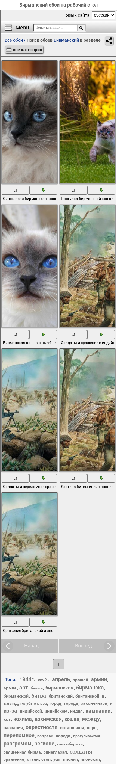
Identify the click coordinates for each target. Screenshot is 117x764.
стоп (46, 759)
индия (76, 711)
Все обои (14, 40)
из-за (10, 710)
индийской (31, 711)
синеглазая (55, 752)
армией (80, 679)
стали (33, 759)
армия (10, 688)
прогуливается (86, 736)
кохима (22, 719)
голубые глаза (33, 703)
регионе (44, 743)
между (91, 719)
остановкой (72, 727)
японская (90, 759)
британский (61, 696)
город (55, 703)
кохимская (48, 719)
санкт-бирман (70, 744)
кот (7, 719)
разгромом (18, 743)
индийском (56, 711)
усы (56, 759)
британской (87, 696)
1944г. (27, 679)
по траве (45, 736)
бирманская (59, 688)
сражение (14, 759)
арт (23, 687)
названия (13, 727)
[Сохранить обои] (43, 190)
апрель (61, 679)
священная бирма (22, 752)
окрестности (41, 727)
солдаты (81, 751)
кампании (97, 710)
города (71, 703)
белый (37, 688)
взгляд (11, 703)
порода (63, 735)
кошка (71, 719)
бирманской (16, 696)
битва (38, 695)
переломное (19, 735)
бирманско (90, 687)
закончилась (94, 703)
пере (92, 727)
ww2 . (43, 679)
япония (70, 759)
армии (99, 679)
